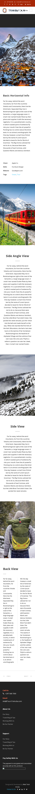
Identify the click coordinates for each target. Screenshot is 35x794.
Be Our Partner (8, 724)
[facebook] (4, 4)
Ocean (14, 175)
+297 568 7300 (9, 2)
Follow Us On (11, 789)
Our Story (6, 714)
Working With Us (8, 721)
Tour (18, 175)
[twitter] (9, 4)
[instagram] (15, 4)
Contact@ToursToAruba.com (23, 2)
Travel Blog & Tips (9, 718)
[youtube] (12, 4)
